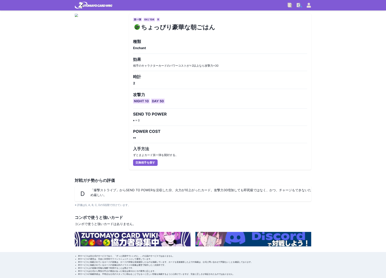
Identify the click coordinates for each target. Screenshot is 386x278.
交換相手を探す (145, 162)
